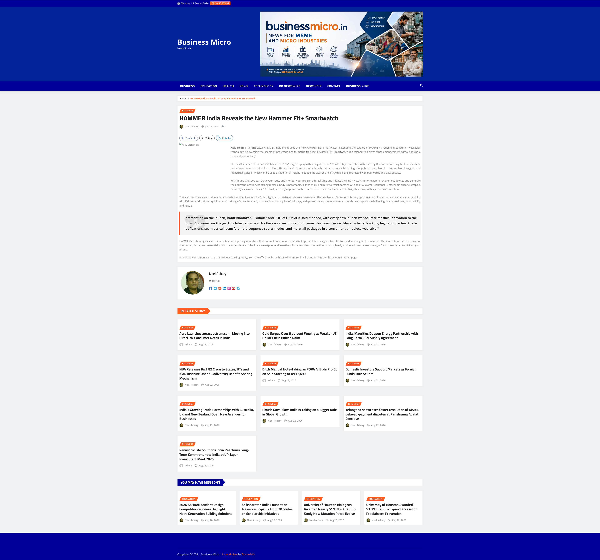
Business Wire (357, 86)
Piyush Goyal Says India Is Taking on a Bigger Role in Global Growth (299, 412)
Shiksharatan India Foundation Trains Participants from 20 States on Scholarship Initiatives (267, 509)
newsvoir (314, 86)
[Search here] (421, 85)
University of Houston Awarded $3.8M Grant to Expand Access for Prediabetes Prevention (391, 509)
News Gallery (230, 554)
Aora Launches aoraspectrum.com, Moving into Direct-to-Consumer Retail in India (214, 335)
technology (263, 86)
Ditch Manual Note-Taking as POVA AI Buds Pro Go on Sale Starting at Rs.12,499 (300, 371)
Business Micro (204, 42)
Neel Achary (191, 126)
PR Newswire (289, 86)
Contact (333, 86)
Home (183, 98)
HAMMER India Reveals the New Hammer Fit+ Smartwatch (222, 98)
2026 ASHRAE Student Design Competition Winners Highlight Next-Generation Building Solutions (205, 509)
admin (188, 344)
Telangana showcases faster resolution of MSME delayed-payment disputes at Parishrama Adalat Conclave (382, 414)
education (208, 86)
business (187, 86)
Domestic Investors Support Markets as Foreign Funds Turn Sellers (380, 371)
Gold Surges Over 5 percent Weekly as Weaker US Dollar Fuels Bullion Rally (299, 335)
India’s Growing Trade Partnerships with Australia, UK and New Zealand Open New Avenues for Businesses (216, 414)
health (228, 86)
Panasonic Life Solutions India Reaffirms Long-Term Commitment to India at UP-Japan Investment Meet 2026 (214, 454)
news (244, 86)
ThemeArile (248, 554)
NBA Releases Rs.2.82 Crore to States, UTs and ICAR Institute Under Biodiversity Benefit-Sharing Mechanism (215, 373)
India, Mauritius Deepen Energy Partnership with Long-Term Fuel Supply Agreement (381, 335)
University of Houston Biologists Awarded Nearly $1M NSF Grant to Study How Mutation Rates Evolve (330, 509)
